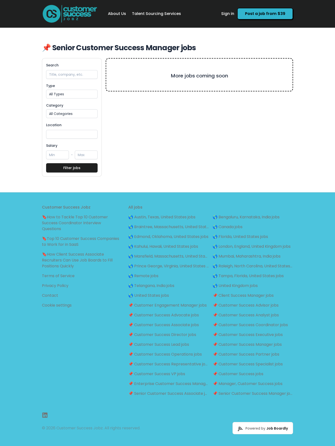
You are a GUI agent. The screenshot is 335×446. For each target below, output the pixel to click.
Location (54, 125)
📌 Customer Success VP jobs (156, 374)
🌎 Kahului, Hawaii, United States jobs (163, 246)
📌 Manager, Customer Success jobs (248, 383)
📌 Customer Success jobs (238, 374)
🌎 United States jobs (148, 295)
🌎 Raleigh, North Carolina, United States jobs (253, 266)
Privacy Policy (55, 285)
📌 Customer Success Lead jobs (158, 344)
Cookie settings (57, 305)
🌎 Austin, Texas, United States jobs (161, 217)
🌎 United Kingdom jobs (235, 285)
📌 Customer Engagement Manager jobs (167, 305)
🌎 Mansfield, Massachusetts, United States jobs (168, 256)
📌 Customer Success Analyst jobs (246, 315)
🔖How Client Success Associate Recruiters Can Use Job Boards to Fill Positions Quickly (77, 260)
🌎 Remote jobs (143, 276)
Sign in (227, 13)
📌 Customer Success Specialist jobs (248, 364)
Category (54, 105)
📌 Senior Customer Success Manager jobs (253, 393)
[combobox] (72, 134)
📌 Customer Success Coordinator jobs (250, 325)
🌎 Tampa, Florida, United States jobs (248, 276)
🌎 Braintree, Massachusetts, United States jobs (168, 227)
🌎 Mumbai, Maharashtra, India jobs (247, 256)
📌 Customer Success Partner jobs (246, 354)
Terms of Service (58, 276)
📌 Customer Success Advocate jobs (163, 315)
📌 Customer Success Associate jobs (163, 325)
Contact (50, 295)
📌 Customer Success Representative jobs (168, 364)
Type (50, 85)
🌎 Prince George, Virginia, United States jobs (168, 266)
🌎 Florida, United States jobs (240, 236)
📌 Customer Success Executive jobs (248, 334)
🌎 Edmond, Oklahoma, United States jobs (168, 236)
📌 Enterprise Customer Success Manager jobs (168, 383)
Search (52, 65)
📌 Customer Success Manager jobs (247, 344)
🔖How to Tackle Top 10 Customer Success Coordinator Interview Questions (75, 223)
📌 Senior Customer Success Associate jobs (168, 393)
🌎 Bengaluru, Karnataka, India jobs (246, 217)
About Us (117, 13)
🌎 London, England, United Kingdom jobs (252, 246)
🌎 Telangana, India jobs (151, 285)
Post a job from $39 (265, 13)
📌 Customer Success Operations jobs (165, 354)
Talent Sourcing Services (156, 13)
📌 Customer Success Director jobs (162, 334)
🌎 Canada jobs (228, 227)
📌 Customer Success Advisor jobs (246, 305)
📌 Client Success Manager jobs (243, 295)
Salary (51, 145)
